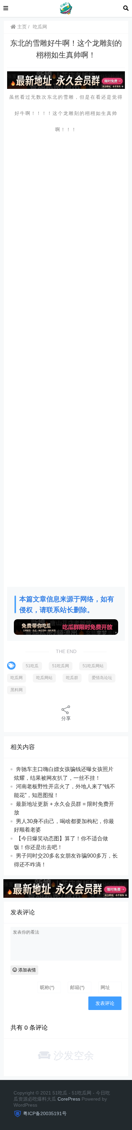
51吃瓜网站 (93, 666)
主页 (21, 26)
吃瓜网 (40, 26)
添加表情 (26, 969)
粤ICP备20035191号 (45, 1113)
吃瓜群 (72, 677)
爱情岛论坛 (102, 677)
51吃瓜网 (60, 666)
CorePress (69, 1099)
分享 (66, 718)
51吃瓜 (32, 666)
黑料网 (16, 690)
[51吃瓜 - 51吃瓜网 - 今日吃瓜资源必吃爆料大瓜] (65, 8)
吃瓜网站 (44, 677)
